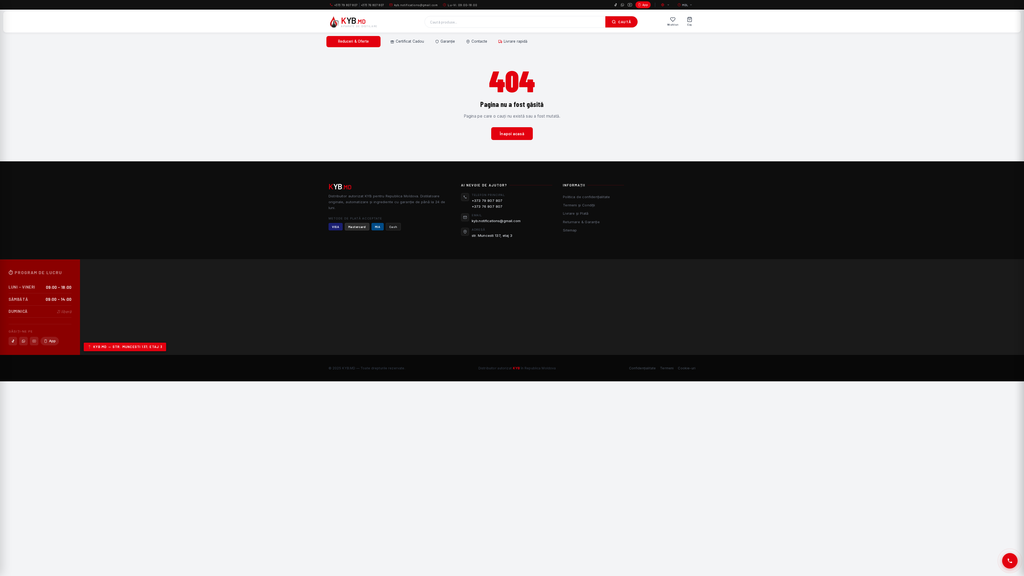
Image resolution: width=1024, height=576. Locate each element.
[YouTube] (629, 4)
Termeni (667, 368)
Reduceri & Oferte (353, 41)
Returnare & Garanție (581, 222)
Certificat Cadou (410, 41)
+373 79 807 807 (346, 5)
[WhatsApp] (622, 5)
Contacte (479, 41)
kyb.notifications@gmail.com (416, 5)
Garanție (448, 41)
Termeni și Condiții (579, 205)
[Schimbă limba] (665, 4)
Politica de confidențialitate (586, 197)
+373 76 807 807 (372, 5)
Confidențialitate (642, 368)
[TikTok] (615, 5)
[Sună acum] (1010, 561)
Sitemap (570, 230)
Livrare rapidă (515, 41)
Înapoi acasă (512, 133)
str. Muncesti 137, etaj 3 (492, 235)
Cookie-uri (686, 368)
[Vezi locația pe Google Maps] (552, 307)
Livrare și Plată (575, 213)
